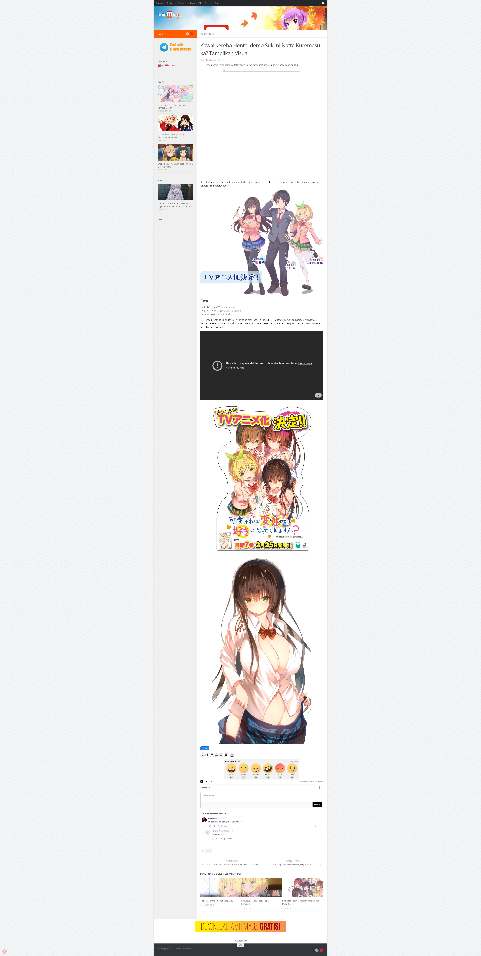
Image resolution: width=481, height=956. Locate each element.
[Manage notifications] (5, 951)
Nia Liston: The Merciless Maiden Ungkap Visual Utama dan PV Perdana (175, 205)
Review (181, 3)
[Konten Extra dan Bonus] (187, 33)
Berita (169, 3)
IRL (199, 3)
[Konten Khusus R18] (191, 33)
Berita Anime (207, 33)
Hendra (209, 60)
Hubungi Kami (240, 940)
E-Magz (208, 3)
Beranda (160, 3)
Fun (216, 3)
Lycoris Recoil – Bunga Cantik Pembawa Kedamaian (171, 136)
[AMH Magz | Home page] (170, 15)
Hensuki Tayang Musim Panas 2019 (216, 900)
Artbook (191, 3)
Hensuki (208, 851)
